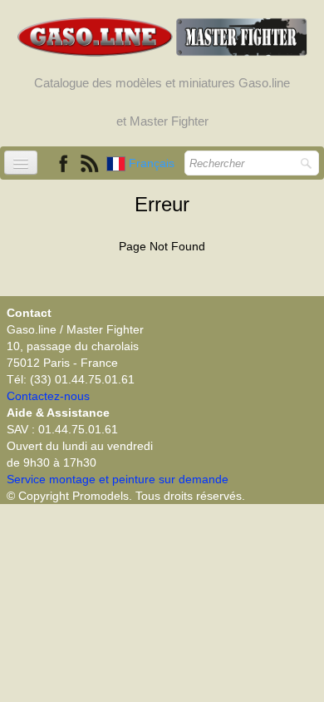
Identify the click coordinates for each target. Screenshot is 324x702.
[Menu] (20, 163)
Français (153, 163)
